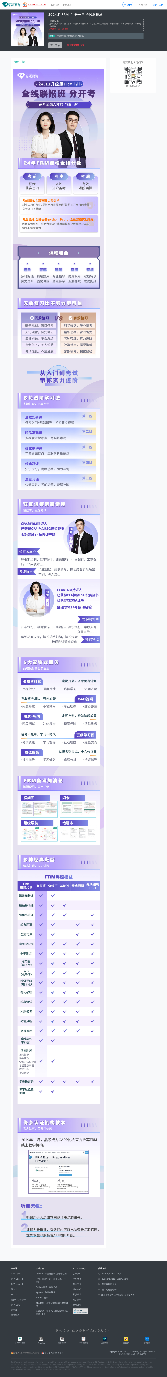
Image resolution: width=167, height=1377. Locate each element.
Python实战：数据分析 (46, 1287)
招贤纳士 (77, 1294)
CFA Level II (17, 1279)
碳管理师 (15, 1315)
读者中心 (77, 1289)
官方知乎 (147, 1343)
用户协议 (77, 1299)
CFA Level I (16, 1273)
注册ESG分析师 (18, 1299)
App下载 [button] (143, 4)
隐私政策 (77, 1305)
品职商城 (55, 4)
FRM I (14, 1289)
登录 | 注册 (158, 4)
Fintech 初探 (42, 1297)
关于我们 (77, 1273)
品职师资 (77, 1279)
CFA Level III (17, 1284)
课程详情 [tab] (19, 61)
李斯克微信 (83, 1343)
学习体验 (128, 4)
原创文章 (67, 4)
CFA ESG (15, 1305)
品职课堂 (104, 1343)
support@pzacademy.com (115, 1279)
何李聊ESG (62, 1343)
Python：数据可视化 (45, 1292)
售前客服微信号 (109, 1284)
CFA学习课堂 (20, 1343)
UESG (14, 1310)
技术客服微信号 (109, 1289)
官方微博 (126, 1343)
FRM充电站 (41, 1343)
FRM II (14, 1294)
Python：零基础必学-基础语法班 (51, 1273)
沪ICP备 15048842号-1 (54, 1353)
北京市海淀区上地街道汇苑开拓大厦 (118, 1295)
